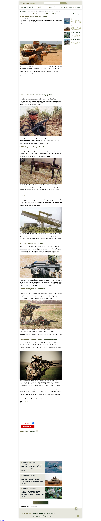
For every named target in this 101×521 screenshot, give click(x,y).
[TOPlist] (2, 520)
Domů (21, 11)
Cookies (47, 510)
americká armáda (33, 506)
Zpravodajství (77, 7)
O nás (65, 510)
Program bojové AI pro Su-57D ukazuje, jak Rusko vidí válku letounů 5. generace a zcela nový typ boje (76, 37)
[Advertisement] (41, 32)
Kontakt (24, 510)
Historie (24, 7)
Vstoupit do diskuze (28, 426)
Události (63, 7)
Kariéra (40, 510)
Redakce (32, 510)
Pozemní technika (52, 7)
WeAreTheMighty (26, 401)
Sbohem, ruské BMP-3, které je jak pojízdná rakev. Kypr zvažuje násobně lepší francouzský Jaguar (76, 43)
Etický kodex (56, 510)
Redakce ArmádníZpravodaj (26, 18)
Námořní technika (41, 7)
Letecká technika (31, 7)
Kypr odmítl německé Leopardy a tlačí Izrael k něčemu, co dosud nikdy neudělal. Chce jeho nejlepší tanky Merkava (76, 30)
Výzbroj (70, 7)
